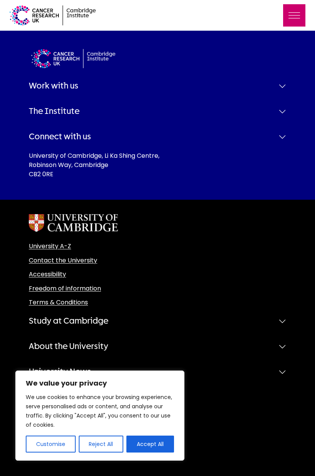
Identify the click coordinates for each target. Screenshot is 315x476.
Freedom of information (65, 288)
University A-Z (50, 246)
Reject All (101, 444)
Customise (50, 444)
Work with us (53, 86)
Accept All (150, 444)
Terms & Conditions (58, 302)
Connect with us (60, 136)
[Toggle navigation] (294, 15)
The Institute (54, 111)
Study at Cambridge (68, 321)
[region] (99, 416)
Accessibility (47, 274)
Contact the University (63, 260)
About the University (68, 346)
